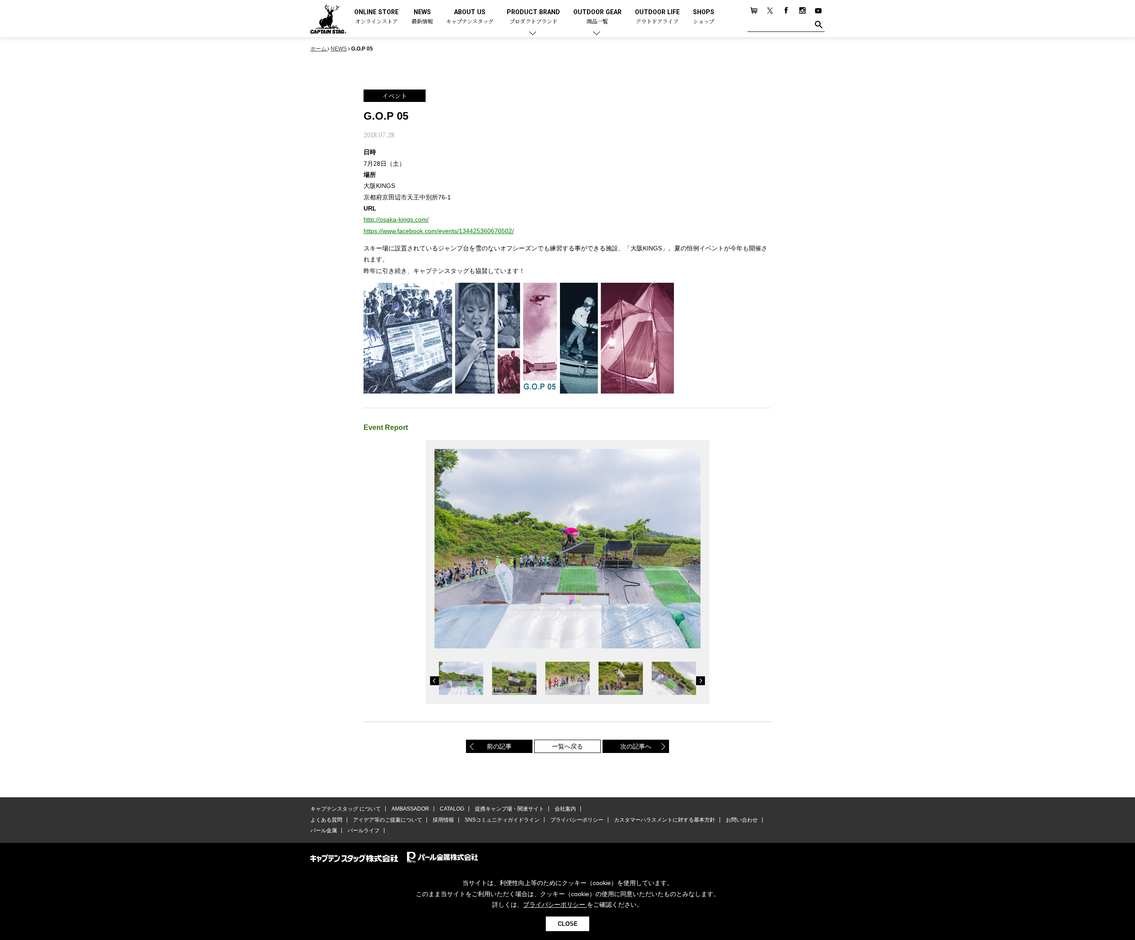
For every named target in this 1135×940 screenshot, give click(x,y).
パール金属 (323, 830)
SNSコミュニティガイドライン (502, 820)
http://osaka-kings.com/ (396, 219)
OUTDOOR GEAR (597, 17)
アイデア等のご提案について (387, 820)
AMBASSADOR (410, 809)
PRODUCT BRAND (533, 17)
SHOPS (703, 17)
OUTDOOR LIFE (657, 17)
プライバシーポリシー (576, 820)
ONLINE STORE (376, 17)
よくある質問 (326, 820)
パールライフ (364, 830)
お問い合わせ (742, 820)
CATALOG (452, 809)
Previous (434, 680)
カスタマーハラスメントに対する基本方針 (664, 820)
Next (700, 680)
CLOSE (568, 923)
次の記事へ (635, 746)
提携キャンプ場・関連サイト (509, 809)
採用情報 (443, 820)
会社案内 (565, 809)
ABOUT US (469, 17)
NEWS (422, 17)
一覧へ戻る (567, 746)
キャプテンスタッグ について (345, 809)
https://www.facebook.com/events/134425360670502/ (439, 230)
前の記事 (499, 746)
